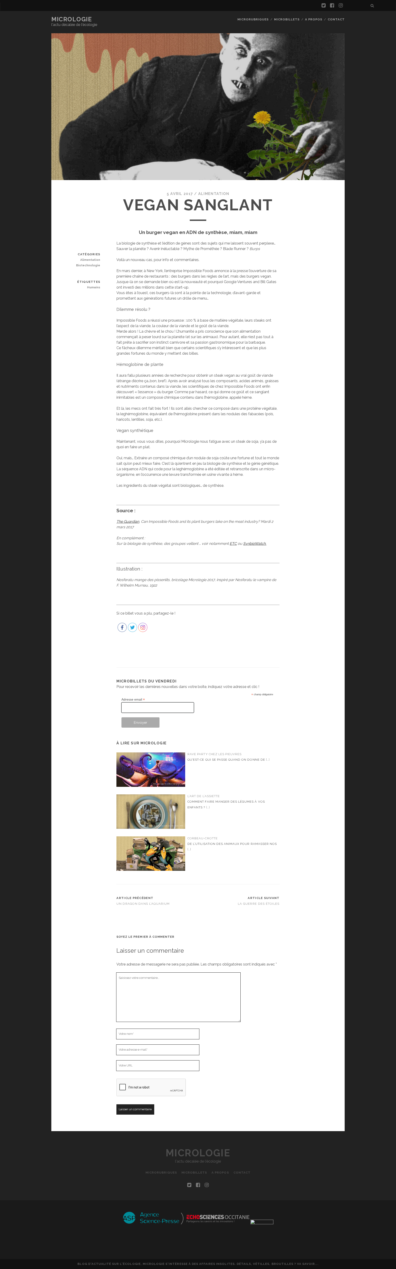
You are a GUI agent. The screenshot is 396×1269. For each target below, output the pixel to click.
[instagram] (341, 5)
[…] (268, 759)
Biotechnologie (88, 265)
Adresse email (133, 699)
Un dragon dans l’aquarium (143, 903)
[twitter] (324, 5)
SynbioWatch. (254, 543)
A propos (313, 19)
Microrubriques (253, 19)
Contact (336, 19)
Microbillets (287, 19)
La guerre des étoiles (259, 903)
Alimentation (213, 194)
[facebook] (332, 5)
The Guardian (127, 521)
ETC (233, 543)
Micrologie (71, 19)
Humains (93, 287)
